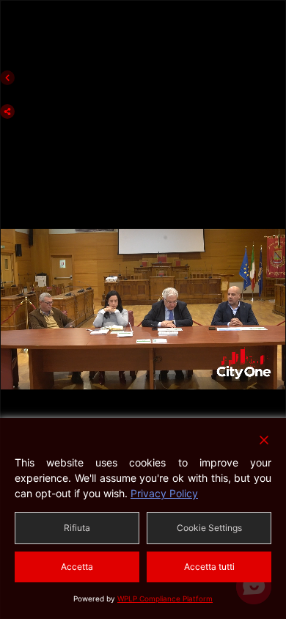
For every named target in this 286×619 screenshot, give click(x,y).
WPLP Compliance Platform (165, 598)
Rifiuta (77, 527)
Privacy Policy (164, 493)
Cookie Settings (209, 527)
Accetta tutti (209, 566)
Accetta (77, 566)
